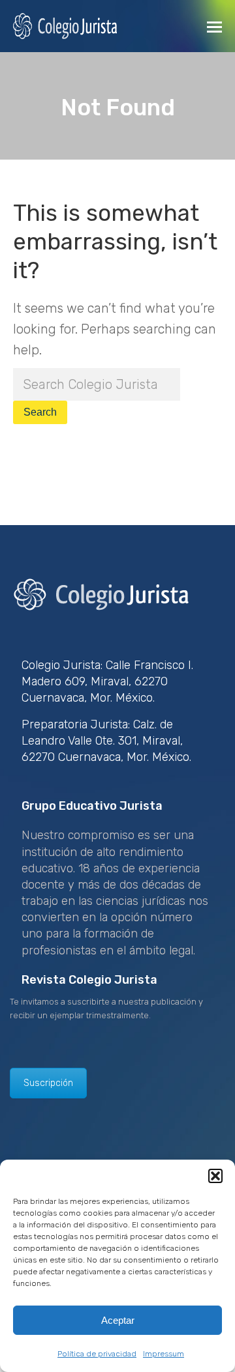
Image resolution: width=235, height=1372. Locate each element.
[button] (215, 1175)
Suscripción (48, 1083)
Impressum (163, 1353)
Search (40, 412)
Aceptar (117, 1320)
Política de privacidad (96, 1353)
